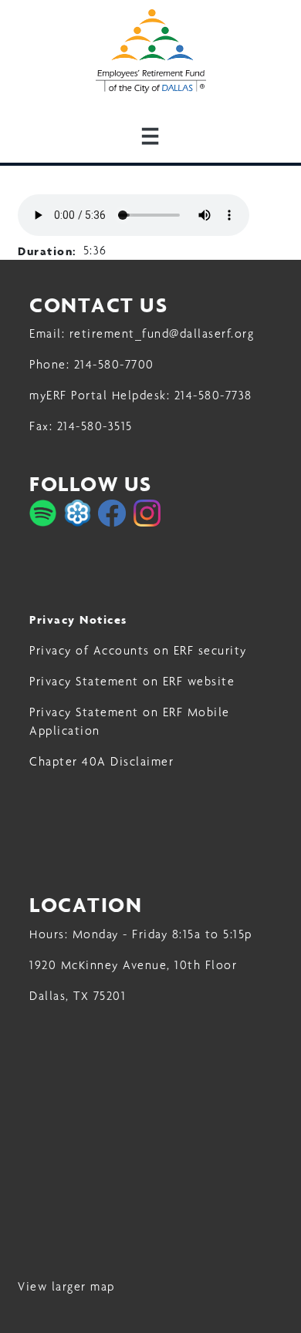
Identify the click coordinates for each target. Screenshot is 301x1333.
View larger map (66, 1286)
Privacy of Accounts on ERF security (138, 650)
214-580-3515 (95, 426)
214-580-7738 (213, 395)
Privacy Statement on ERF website (132, 681)
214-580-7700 (114, 364)
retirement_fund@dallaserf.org (162, 333)
